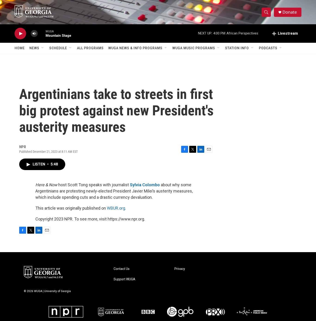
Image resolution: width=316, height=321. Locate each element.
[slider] (41, 33)
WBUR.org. (116, 208)
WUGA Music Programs (193, 48)
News (34, 48)
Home (20, 48)
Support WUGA (124, 279)
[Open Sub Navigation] (43, 48)
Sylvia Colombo (145, 184)
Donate (289, 12)
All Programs (90, 48)
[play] (20, 33)
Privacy (179, 269)
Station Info (237, 48)
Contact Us (122, 269)
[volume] (34, 33)
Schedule (58, 48)
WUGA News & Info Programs (135, 48)
